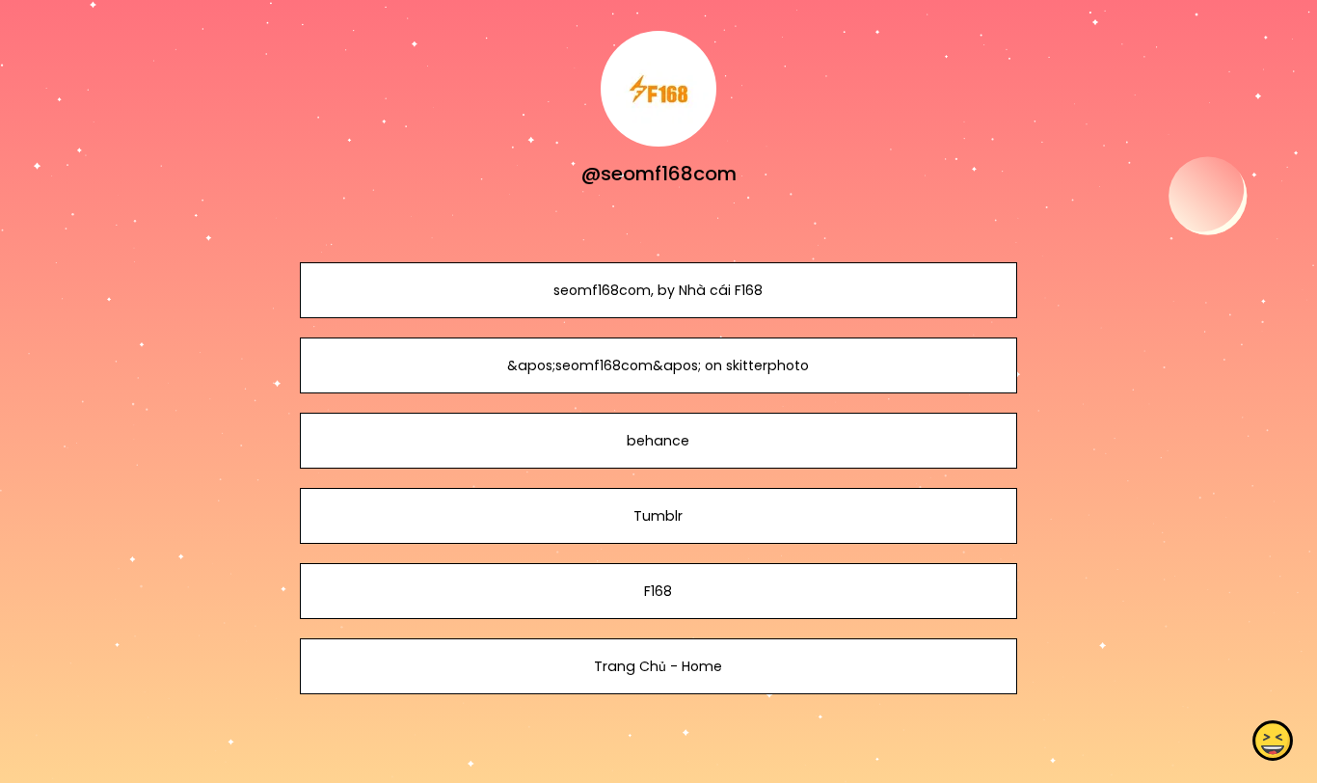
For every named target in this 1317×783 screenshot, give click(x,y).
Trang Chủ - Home (658, 666)
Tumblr (658, 516)
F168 (658, 591)
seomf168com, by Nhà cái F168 (658, 290)
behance (658, 440)
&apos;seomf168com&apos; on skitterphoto (658, 365)
